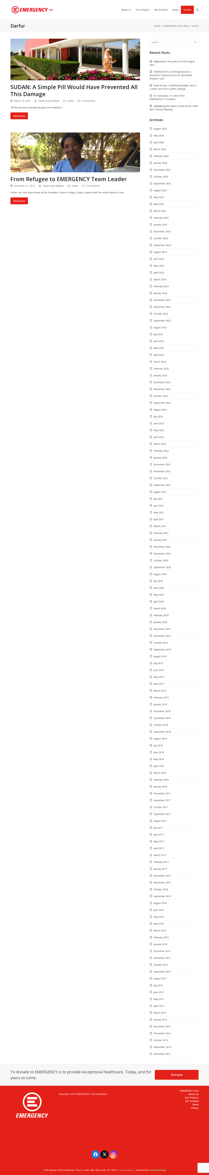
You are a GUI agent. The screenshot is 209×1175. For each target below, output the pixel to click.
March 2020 (159, 608)
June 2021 (158, 505)
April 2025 (158, 204)
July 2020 (158, 581)
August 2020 (160, 574)
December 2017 (161, 793)
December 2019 (161, 628)
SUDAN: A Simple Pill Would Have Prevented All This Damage (74, 90)
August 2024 (160, 252)
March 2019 (159, 690)
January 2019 (160, 704)
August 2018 (160, 738)
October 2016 (160, 889)
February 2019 (161, 697)
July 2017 (158, 827)
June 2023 (158, 341)
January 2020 (160, 622)
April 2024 (158, 272)
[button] (197, 10)
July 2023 (158, 334)
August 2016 (160, 903)
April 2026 (158, 142)
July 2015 (158, 985)
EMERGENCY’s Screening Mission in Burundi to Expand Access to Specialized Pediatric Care (171, 75)
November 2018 (162, 718)
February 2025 (161, 217)
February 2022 (161, 450)
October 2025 (160, 176)
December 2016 (161, 875)
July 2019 (158, 663)
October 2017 (160, 807)
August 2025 (160, 190)
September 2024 (162, 245)
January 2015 (160, 1019)
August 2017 (160, 820)
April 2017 (158, 848)
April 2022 (158, 437)
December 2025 (161, 169)
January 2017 (160, 868)
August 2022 (160, 409)
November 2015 (162, 957)
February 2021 (161, 533)
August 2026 (160, 128)
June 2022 (158, 423)
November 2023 (162, 306)
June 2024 (158, 258)
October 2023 (160, 313)
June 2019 (158, 670)
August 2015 (160, 978)
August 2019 (160, 656)
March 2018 (159, 772)
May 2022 (158, 430)
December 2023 (161, 300)
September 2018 (162, 731)
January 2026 (160, 162)
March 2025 (159, 210)
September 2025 (162, 183)
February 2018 (161, 779)
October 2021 (160, 478)
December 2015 (161, 951)
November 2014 (162, 1033)
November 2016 (162, 882)
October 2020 (160, 560)
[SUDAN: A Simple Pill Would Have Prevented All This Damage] (75, 59)
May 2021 (158, 512)
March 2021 (159, 526)
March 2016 (159, 930)
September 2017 (162, 814)
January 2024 (160, 293)
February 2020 (161, 615)
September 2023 (162, 320)
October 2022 (160, 395)
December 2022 (161, 382)
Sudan (70, 100)
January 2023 (160, 375)
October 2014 (160, 1040)
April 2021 (158, 519)
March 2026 (159, 149)
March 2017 (159, 855)
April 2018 (158, 766)
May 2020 (158, 594)
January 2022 (160, 457)
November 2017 (162, 800)
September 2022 (162, 402)
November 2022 (162, 389)
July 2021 (158, 498)
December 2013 (161, 1053)
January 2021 (160, 539)
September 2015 (162, 971)
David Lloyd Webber (48, 100)
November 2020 (162, 553)
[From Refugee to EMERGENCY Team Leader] (75, 152)
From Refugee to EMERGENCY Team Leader (68, 179)
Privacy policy (126, 1170)
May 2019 (158, 676)
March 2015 (159, 1012)
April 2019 (158, 683)
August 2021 (160, 491)
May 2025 (158, 197)
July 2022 (158, 416)
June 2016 (158, 909)
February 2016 (161, 937)
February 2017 (161, 862)
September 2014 (162, 1047)
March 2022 (159, 443)
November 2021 (162, 471)
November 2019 (162, 635)
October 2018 (160, 724)
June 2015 (158, 992)
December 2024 (161, 231)
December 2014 (161, 1026)
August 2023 (160, 327)
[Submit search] (195, 42)
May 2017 (158, 841)
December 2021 (161, 464)
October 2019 (160, 642)
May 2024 (158, 265)
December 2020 (161, 546)
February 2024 (161, 286)
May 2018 (158, 759)
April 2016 (158, 923)
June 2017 (158, 834)
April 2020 (158, 601)
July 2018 (158, 745)
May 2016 (158, 916)
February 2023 (161, 368)
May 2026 (158, 135)
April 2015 (158, 1005)
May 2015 (158, 999)
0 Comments (88, 100)
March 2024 (159, 279)
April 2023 (158, 354)
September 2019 (162, 649)
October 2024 (160, 238)
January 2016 (160, 944)
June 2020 (158, 587)
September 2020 (162, 567)
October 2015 (160, 964)
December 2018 (161, 711)
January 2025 (160, 224)
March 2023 (159, 361)
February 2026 (161, 156)
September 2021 (162, 485)
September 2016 (162, 896)
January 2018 (160, 786)
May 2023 (158, 348)
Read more (19, 115)
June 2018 (158, 752)
